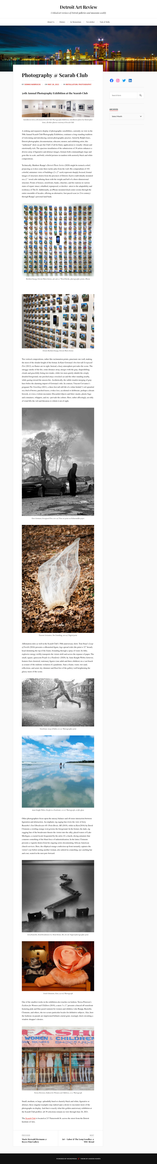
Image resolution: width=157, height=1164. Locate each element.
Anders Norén (94, 1159)
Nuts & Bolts (105, 22)
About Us (50, 22)
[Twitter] (124, 80)
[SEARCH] (140, 95)
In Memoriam (75, 22)
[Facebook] (112, 80)
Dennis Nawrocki (33, 84)
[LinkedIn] (130, 80)
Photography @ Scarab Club (55, 75)
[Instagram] (118, 80)
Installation (72, 84)
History (62, 22)
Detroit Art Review (78, 7)
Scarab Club (30, 1118)
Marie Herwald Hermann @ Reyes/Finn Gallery (34, 1140)
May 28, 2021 (53, 84)
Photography (85, 84)
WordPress (72, 1159)
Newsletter (90, 22)
